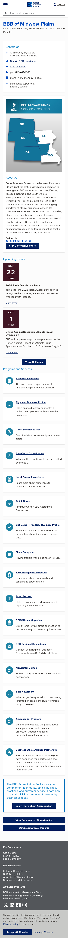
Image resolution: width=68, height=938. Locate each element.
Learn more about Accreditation (34, 806)
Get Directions (18, 66)
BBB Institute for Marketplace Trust (22, 892)
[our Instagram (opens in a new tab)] (18, 241)
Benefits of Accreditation (30, 453)
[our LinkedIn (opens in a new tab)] (22, 241)
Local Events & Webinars (30, 477)
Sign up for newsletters (22, 246)
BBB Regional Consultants (31, 644)
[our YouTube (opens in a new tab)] (14, 241)
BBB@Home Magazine (29, 620)
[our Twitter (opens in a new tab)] (10, 241)
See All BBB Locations (23, 61)
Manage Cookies (43, 932)
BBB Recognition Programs (31, 572)
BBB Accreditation (13, 874)
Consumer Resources (28, 429)
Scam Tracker (24, 596)
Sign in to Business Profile (31, 402)
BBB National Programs (16, 898)
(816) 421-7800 (23, 72)
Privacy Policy (10, 924)
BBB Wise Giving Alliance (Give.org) (23, 895)
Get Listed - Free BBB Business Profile (38, 525)
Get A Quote (23, 501)
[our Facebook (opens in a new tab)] (7, 241)
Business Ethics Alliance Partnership (36, 750)
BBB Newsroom (25, 691)
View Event (12, 303)
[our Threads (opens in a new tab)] (29, 241)
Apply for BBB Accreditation (18, 877)
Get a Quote (10, 853)
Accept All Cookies (17, 932)
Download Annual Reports (34, 828)
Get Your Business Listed (16, 871)
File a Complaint (25, 552)
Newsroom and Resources (17, 880)
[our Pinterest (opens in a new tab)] (26, 241)
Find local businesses (22, 13)
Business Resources (27, 378)
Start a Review (11, 856)
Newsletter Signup (26, 668)
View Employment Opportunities (34, 820)
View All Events (34, 362)
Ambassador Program (28, 719)
